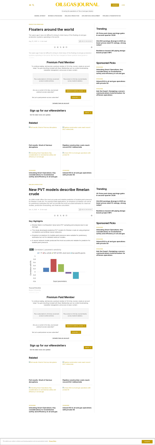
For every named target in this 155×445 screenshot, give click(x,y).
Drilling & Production (72, 15)
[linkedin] (58, 47)
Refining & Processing (55, 15)
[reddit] (63, 47)
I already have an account (60, 103)
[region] (77, 441)
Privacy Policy (52, 441)
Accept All (147, 441)
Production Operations (36, 24)
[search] (33, 5)
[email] (66, 47)
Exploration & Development (91, 15)
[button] (30, 5)
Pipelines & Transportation (112, 15)
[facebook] (55, 47)
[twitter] (60, 47)
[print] (91, 47)
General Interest (40, 15)
